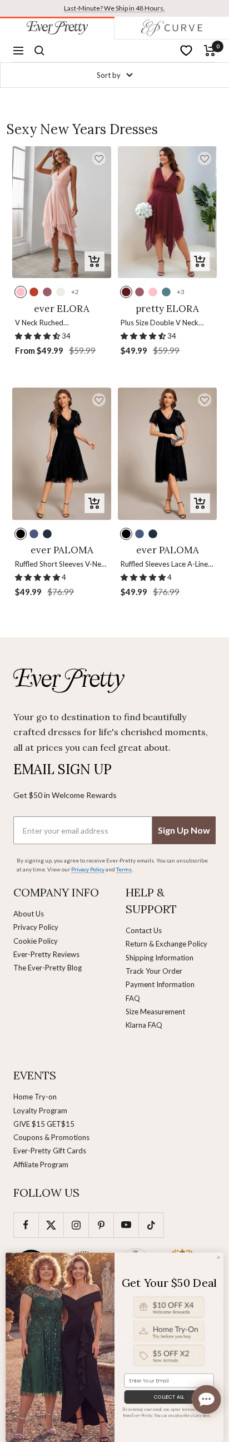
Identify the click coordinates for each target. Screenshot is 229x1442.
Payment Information (160, 984)
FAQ (133, 998)
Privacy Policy (35, 927)
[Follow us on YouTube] (125, 1224)
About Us (28, 913)
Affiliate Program (40, 1164)
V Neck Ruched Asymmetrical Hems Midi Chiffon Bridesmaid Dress (56, 323)
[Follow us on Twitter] (50, 1224)
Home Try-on (35, 1096)
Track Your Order (154, 971)
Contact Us (144, 930)
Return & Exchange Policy (166, 943)
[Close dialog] (218, 1257)
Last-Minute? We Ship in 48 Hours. (114, 8)
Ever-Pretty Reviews (46, 954)
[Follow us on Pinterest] (100, 1224)
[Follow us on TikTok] (150, 1224)
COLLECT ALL (169, 1397)
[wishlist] (186, 50)
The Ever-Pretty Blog (47, 967)
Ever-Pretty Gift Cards (49, 1150)
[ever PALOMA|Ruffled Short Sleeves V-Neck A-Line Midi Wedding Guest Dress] (61, 453)
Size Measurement (155, 1011)
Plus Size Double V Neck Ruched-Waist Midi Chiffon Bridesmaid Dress (164, 323)
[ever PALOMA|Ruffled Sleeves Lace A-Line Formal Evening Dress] (167, 453)
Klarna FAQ (144, 1024)
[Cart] (210, 50)
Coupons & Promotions (51, 1137)
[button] (99, 158)
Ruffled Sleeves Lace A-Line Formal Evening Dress (164, 564)
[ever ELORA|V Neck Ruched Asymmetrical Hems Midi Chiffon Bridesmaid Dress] (61, 212)
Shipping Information (159, 957)
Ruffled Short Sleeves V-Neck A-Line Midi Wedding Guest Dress (61, 564)
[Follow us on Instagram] (75, 1224)
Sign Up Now (184, 830)
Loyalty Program (40, 1110)
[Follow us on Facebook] (25, 1224)
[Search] (39, 51)
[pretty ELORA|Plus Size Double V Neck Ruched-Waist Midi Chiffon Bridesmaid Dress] (167, 212)
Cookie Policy (35, 940)
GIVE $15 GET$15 (43, 1123)
